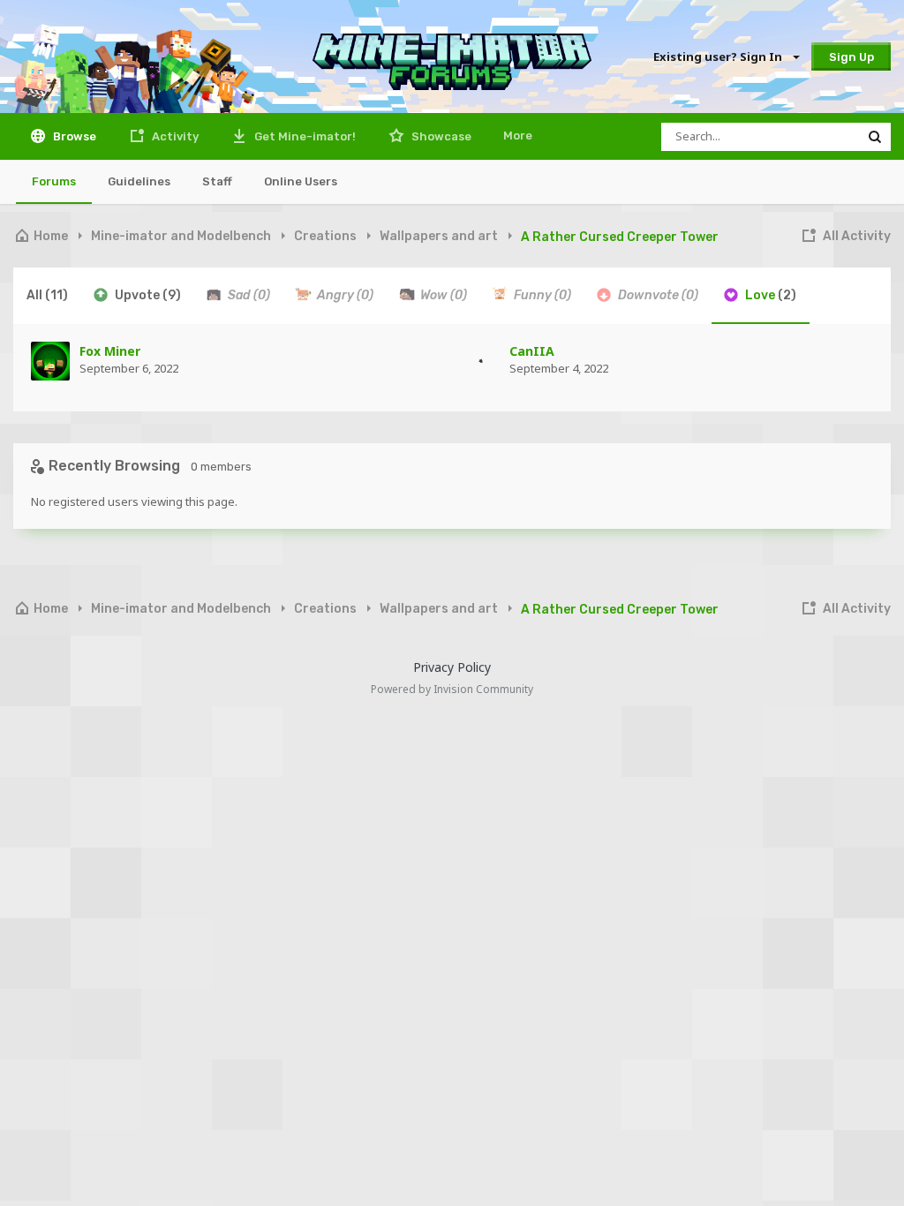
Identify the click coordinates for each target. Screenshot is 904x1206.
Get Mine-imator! (304, 136)
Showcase (440, 136)
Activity (174, 136)
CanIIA (531, 351)
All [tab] (47, 295)
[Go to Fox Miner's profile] (50, 361)
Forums (54, 181)
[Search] (875, 137)
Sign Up (851, 57)
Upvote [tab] (146, 295)
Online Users (300, 181)
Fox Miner (109, 351)
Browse (73, 136)
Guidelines (139, 181)
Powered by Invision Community (452, 689)
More (517, 135)
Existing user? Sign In (720, 56)
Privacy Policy (452, 667)
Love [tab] (769, 295)
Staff (217, 181)
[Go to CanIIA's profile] (480, 361)
